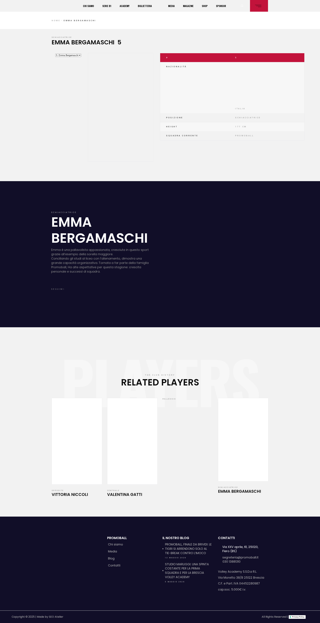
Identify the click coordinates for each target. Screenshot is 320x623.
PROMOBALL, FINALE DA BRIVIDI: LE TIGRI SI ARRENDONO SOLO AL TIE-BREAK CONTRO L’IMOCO (188, 548)
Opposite (58, 490)
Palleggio (169, 399)
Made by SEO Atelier (50, 617)
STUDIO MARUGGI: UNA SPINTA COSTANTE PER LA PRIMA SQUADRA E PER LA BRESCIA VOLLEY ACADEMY (187, 570)
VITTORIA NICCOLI (70, 494)
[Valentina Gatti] (132, 441)
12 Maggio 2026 (175, 558)
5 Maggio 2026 (175, 582)
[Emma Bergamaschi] (243, 439)
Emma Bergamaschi (239, 491)
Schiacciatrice (62, 37)
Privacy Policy (298, 617)
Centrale (113, 490)
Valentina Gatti (124, 494)
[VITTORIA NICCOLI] (77, 441)
